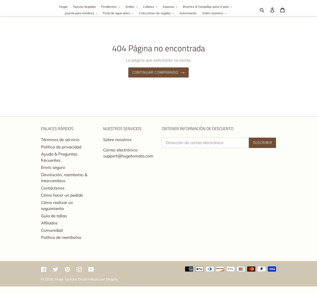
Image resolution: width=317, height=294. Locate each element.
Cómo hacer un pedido (62, 195)
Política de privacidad (61, 146)
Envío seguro (53, 167)
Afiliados (49, 223)
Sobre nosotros (117, 139)
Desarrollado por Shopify (98, 279)
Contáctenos (52, 188)
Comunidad (52, 230)
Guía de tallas (54, 215)
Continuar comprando (155, 72)
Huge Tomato (66, 279)
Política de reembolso (61, 237)
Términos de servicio (60, 139)
